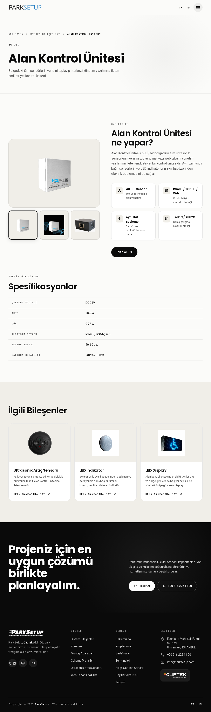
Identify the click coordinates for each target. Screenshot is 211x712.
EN (189, 7)
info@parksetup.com (181, 662)
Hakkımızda (123, 639)
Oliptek (28, 642)
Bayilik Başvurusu (127, 675)
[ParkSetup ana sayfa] (25, 7)
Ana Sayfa (15, 34)
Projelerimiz (123, 646)
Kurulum (76, 646)
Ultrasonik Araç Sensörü (86, 667)
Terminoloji (123, 660)
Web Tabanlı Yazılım (84, 675)
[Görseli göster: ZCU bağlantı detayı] (85, 225)
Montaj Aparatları (82, 653)
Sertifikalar (123, 653)
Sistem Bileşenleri (45, 34)
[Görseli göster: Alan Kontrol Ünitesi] (23, 225)
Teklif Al (124, 252)
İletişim (120, 682)
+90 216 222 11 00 (177, 586)
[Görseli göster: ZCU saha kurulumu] (54, 225)
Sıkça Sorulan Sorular (129, 667)
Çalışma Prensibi (82, 660)
